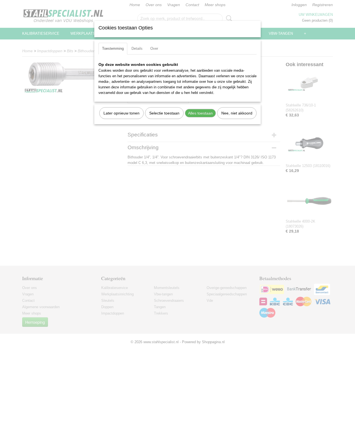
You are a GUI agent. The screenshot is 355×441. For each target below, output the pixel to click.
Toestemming (113, 48)
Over (154, 48)
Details (137, 48)
